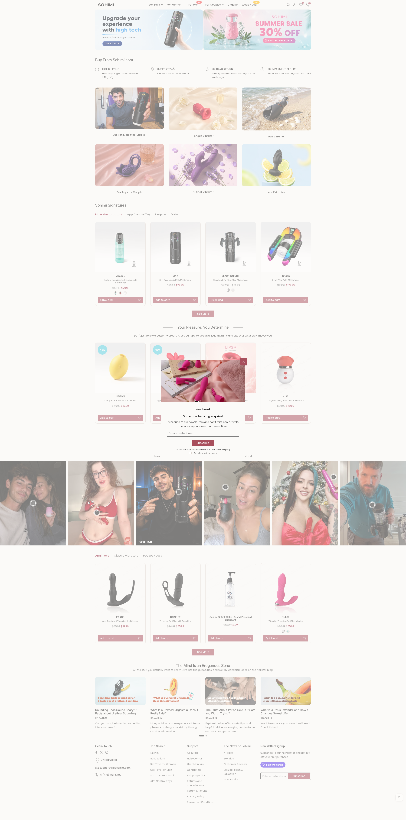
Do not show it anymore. (205, 453)
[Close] (243, 361)
